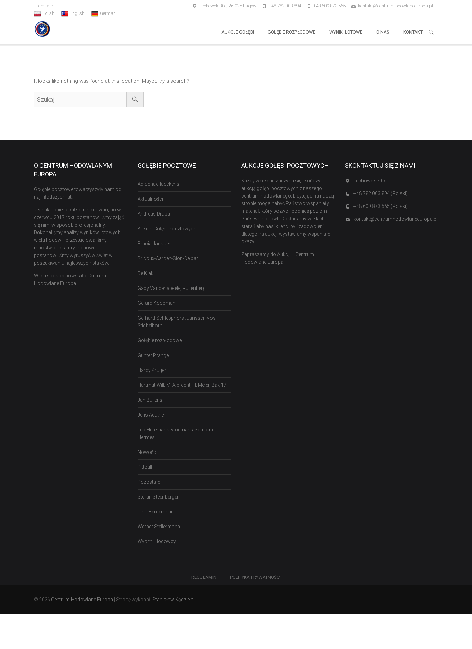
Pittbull (145, 467)
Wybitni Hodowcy (157, 541)
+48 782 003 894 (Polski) (380, 193)
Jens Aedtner (152, 415)
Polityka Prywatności (255, 577)
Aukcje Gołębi (237, 32)
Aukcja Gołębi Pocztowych (167, 228)
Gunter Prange (153, 355)
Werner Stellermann (159, 526)
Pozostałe (149, 482)
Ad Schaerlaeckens (158, 184)
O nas (382, 32)
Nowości (147, 452)
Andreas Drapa (154, 214)
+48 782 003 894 (285, 5)
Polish (48, 13)
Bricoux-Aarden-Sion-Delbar (168, 258)
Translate (43, 5)
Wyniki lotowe (345, 32)
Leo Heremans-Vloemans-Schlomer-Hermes (177, 433)
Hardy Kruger (152, 370)
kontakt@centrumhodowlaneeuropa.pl (395, 5)
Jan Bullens (150, 400)
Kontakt (413, 32)
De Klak (145, 273)
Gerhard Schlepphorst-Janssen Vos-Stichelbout (177, 321)
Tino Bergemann (156, 511)
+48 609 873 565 (329, 5)
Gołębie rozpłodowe (291, 32)
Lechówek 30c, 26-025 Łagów (227, 5)
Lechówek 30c (369, 180)
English (77, 13)
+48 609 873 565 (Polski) (380, 206)
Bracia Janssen (154, 243)
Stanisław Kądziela (172, 599)
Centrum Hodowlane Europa (82, 599)
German (108, 13)
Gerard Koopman (157, 303)
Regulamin (203, 577)
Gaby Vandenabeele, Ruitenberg (172, 288)
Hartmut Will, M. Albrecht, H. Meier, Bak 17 (182, 385)
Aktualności (150, 199)
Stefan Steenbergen (159, 497)
